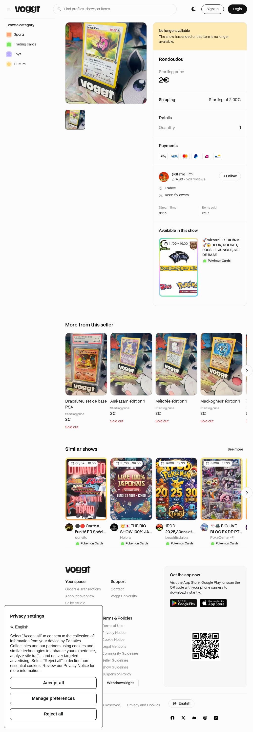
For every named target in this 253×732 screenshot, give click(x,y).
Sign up (213, 9)
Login (237, 9)
